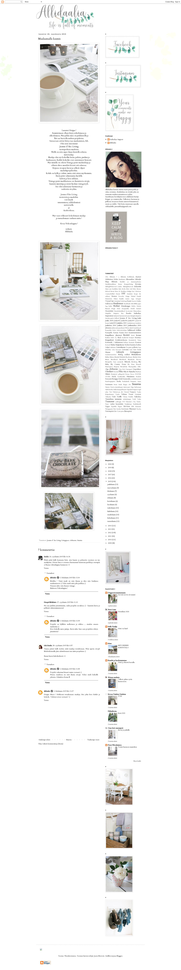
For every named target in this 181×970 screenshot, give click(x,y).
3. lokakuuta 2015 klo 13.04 (70, 577)
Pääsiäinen (130, 376)
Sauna (139, 381)
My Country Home (118, 364)
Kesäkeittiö (125, 338)
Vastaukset (50, 573)
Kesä (119, 337)
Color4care (138, 291)
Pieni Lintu (112, 609)
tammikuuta (111, 521)
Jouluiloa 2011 (122, 323)
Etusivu (68, 740)
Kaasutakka (108, 330)
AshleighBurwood (128, 287)
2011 (110, 536)
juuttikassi (121, 328)
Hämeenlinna (137, 311)
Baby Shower (137, 289)
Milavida (127, 362)
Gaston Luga (129, 299)
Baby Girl (129, 289)
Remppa (115, 379)
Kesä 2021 (121, 713)
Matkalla (122, 357)
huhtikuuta (111, 511)
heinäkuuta (111, 501)
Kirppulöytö (109, 340)
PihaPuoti (138, 372)
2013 (110, 529)
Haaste (129, 301)
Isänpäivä (138, 316)
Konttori (138, 342)
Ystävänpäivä (109, 411)
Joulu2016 (124, 321)
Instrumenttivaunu (124, 316)
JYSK (126, 328)
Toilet (114, 397)
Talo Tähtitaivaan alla (116, 392)
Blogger (119, 956)
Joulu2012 (117, 321)
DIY (123, 293)
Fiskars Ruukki (118, 299)
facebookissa (69, 210)
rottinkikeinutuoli (136, 379)
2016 (110, 478)
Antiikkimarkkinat (110, 284)
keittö (133, 335)
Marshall (117, 357)
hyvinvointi (129, 311)
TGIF (120, 696)
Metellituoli (122, 359)
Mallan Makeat (109, 357)
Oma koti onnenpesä (115, 728)
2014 (110, 526)
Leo (134, 349)
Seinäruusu (109, 384)
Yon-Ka (138, 409)
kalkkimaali (131, 330)
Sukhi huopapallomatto (120, 389)
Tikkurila (108, 397)
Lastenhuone (121, 347)
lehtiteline (108, 350)
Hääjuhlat (108, 313)
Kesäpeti (131, 338)
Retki (120, 379)
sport (128, 387)
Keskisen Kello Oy (111, 338)
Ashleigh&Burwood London (113, 287)
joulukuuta (111, 484)
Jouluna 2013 (122, 325)
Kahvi (114, 330)
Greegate (138, 299)
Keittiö (126, 335)
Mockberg (134, 362)
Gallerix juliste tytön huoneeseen (125, 680)
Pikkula (107, 374)
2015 (110, 481)
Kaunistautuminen (135, 333)
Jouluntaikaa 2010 (134, 325)
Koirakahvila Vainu (135, 340)
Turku (139, 399)
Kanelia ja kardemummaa (117, 660)
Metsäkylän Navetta (134, 359)
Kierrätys (138, 338)
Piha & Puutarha (129, 371)
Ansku (46, 556)
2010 (110, 539)
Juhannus (108, 328)
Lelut (131, 350)
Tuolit (134, 399)
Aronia (120, 284)
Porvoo (132, 374)
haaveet (134, 301)
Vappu (107, 406)
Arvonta (138, 284)
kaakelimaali (137, 328)
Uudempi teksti (44, 740)
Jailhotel (117, 318)
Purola (114, 377)
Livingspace (65, 540)
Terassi (131, 394)
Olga (107, 369)
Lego (139, 347)
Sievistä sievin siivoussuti (126, 595)
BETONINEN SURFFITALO (123, 646)
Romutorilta (127, 379)
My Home (131, 364)
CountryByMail (110, 294)
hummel (138, 309)
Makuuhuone (136, 354)
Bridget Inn (130, 291)
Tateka (117, 394)
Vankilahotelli (137, 404)
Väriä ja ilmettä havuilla (126, 662)
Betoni (112, 291)
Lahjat (107, 347)
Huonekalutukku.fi (119, 311)
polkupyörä (121, 374)
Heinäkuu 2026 (123, 612)
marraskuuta (112, 488)
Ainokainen (122, 279)
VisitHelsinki (125, 409)
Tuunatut (109, 401)
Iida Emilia (48, 645)
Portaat (127, 374)
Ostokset (109, 371)
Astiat (107, 289)
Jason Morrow (99, 956)
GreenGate (109, 301)
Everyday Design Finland (126, 296)
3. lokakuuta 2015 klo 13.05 (70, 621)
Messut (107, 359)
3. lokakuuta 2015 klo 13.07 (64, 691)
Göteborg (123, 301)
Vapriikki (113, 406)
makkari (127, 355)
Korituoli (107, 345)
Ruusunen (133, 381)
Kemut (138, 335)
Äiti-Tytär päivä (119, 411)
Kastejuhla (108, 333)
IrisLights (132, 316)
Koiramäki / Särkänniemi (114, 342)
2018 (110, 471)
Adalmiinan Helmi (111, 279)
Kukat (113, 345)
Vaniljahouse (128, 404)
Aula (119, 289)
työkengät (118, 402)
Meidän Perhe (137, 357)
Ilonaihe (128, 313)
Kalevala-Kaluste (122, 330)
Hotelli (133, 309)
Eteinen (114, 296)
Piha (121, 371)
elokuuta (110, 498)
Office (139, 367)
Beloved (107, 291)
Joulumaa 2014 (110, 325)
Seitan (115, 384)
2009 (110, 543)
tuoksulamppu (127, 399)
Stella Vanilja (112, 626)
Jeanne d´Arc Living (69, 146)
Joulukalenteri (131, 323)
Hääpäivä (116, 313)
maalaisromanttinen (110, 355)
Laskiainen (113, 347)
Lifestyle (120, 352)
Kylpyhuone (120, 345)
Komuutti (131, 342)
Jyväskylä (130, 328)
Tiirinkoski (138, 394)
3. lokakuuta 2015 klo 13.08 (70, 669)
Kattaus (115, 333)
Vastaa (46, 568)
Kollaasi (126, 342)
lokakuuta (111, 491)
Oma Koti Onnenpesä (125, 369)
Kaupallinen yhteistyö (113, 335)
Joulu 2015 (109, 320)
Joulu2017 (131, 321)
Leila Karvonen (116, 350)
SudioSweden (109, 389)
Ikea (122, 313)
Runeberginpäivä (110, 381)
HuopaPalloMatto (50, 602)
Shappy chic (127, 384)
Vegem (120, 406)
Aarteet (138, 277)
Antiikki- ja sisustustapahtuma (130, 282)
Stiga (132, 387)
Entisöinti (129, 294)
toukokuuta (111, 508)
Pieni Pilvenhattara (115, 745)
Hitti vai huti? (123, 628)
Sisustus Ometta (110, 387)
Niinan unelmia (113, 677)
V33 (123, 402)
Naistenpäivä (109, 367)
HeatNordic (127, 304)
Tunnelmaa (109, 399)
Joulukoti (138, 323)
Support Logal (137, 389)
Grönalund (117, 301)
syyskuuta (111, 494)
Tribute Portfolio (128, 397)
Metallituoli (114, 359)
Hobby (134, 306)
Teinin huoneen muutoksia (127, 747)
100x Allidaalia (110, 277)
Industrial (116, 316)
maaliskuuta (111, 514)
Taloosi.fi (126, 392)
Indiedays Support (116, 139)
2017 (110, 474)
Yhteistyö (132, 409)
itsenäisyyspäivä (109, 318)
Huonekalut (109, 311)
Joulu (139, 318)
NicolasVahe (123, 367)
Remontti (108, 379)
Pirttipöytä (114, 374)
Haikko (139, 301)
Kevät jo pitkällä (124, 730)
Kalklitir (138, 330)
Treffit (119, 397)
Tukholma (137, 397)
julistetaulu (115, 328)
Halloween (109, 304)
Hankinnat (118, 303)
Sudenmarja (137, 387)
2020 (110, 464)
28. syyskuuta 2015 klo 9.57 (63, 645)
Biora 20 (117, 291)
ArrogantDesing (128, 284)
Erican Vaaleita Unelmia (117, 694)
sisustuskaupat (119, 387)
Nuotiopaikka (132, 367)
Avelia (123, 289)
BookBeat (124, 291)
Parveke (116, 372)
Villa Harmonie (136, 406)
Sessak (120, 384)
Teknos (124, 394)
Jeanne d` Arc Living (54, 540)
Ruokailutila (125, 381)
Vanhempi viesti (93, 740)
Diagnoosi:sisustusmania (116, 593)
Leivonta (125, 349)
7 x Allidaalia (121, 277)
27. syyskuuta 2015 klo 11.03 (67, 602)
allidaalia (53, 577)
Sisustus (79, 540)
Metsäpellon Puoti (110, 362)
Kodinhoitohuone (121, 340)
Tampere (133, 392)
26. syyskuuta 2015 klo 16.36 (59, 556)
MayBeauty (129, 357)
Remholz (138, 377)
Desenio (118, 294)
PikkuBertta (112, 711)
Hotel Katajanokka (123, 309)
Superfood (130, 389)
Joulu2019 (113, 323)
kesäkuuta (111, 504)
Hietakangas (125, 306)
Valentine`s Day (131, 402)
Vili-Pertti (126, 406)
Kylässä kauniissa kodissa (133, 345)
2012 (110, 532)
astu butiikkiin (113, 289)
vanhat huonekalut (116, 404)
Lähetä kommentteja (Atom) (53, 744)
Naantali (138, 364)
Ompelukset (137, 369)
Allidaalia (114, 282)
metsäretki (120, 362)
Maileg (120, 355)
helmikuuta (111, 518)
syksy (106, 392)
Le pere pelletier (132, 347)
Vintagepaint (109, 409)
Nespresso (116, 367)
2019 (110, 467)
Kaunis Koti (123, 333)
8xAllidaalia (130, 277)
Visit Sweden (117, 409)
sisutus (125, 387)
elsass (110, 643)
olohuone (73, 540)
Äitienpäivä (128, 411)
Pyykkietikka (121, 377)
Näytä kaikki (137, 761)
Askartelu (137, 286)
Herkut (116, 306)
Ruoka (119, 381)
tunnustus (118, 399)
